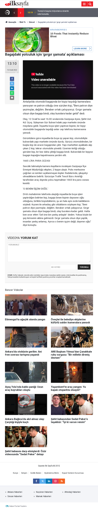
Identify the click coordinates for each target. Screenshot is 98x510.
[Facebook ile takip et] (36, 481)
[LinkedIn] (12, 88)
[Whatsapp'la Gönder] (12, 93)
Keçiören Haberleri (44, 492)
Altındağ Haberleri (73, 492)
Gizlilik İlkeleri (35, 473)
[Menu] (84, 4)
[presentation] (14, 12)
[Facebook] (12, 79)
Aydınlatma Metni (51, 473)
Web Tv (23, 22)
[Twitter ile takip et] (42, 481)
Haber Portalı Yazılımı (18, 506)
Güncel (32, 22)
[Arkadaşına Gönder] (12, 98)
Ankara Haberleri (15, 492)
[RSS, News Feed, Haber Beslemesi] (62, 481)
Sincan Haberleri (15, 496)
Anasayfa (12, 22)
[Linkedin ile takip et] (49, 481)
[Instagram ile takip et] (55, 481)
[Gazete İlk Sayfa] (17, 4)
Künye (15, 473)
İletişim (24, 473)
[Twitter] (12, 84)
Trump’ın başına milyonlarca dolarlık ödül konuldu (53, 12)
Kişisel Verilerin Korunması (73, 473)
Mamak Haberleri (43, 496)
